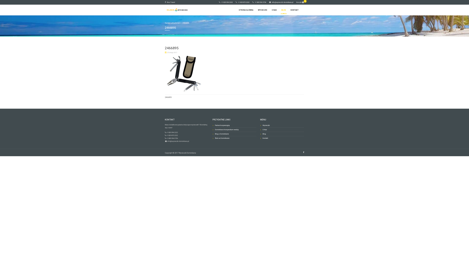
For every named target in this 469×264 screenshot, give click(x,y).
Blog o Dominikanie (222, 134)
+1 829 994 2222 (227, 2)
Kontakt (295, 10)
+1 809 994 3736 (260, 2)
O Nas (265, 130)
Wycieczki (262, 10)
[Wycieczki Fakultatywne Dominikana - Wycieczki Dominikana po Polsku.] (176, 10)
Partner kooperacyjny (222, 125)
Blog (283, 10)
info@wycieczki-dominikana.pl (282, 2)
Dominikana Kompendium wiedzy (227, 130)
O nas (274, 10)
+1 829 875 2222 (243, 2)
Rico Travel (171, 2)
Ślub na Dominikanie (222, 138)
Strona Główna (246, 10)
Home (167, 23)
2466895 (168, 97)
